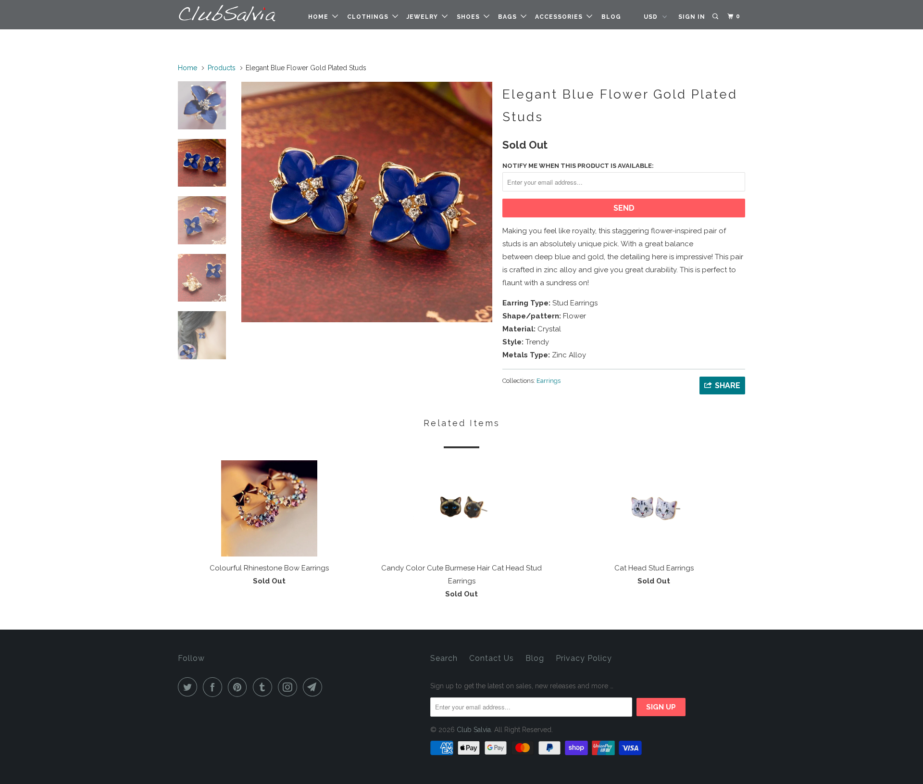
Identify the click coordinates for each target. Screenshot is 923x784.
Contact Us (491, 658)
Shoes (470, 16)
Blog (611, 16)
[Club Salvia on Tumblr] (264, 687)
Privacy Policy (584, 658)
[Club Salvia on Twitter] (189, 687)
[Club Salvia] (227, 13)
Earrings (548, 380)
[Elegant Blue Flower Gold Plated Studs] (367, 202)
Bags (509, 16)
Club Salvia (474, 729)
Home (320, 16)
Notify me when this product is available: (578, 165)
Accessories (560, 16)
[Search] (716, 17)
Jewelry (424, 16)
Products (222, 68)
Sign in (691, 16)
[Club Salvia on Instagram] (289, 687)
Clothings (369, 16)
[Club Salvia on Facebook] (214, 687)
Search (444, 658)
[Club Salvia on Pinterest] (239, 687)
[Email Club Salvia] (314, 687)
